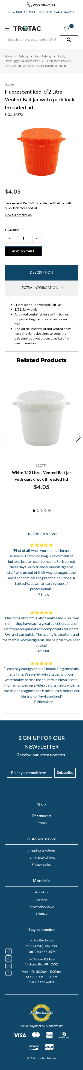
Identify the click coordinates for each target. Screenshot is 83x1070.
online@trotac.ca (41, 940)
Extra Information (40, 288)
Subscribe (65, 773)
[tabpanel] (42, 437)
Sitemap (41, 914)
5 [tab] (49, 510)
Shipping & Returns (41, 850)
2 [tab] (38, 510)
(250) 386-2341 (47, 946)
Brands (41, 823)
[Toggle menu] (7, 28)
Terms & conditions (41, 858)
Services (41, 899)
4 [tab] (45, 510)
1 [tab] (34, 510)
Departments (41, 816)
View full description (18, 215)
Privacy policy (41, 865)
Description (41, 273)
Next (78, 438)
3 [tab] (42, 510)
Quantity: (12, 230)
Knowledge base (42, 906)
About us (41, 892)
